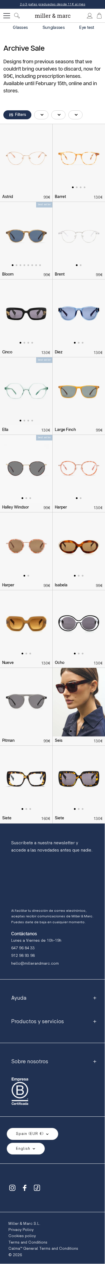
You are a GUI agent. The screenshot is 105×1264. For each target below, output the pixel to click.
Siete (6, 818)
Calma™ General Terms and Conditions (43, 1248)
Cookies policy (22, 1235)
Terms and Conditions (27, 1242)
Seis (58, 741)
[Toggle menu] (6, 15)
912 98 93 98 (23, 955)
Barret (60, 197)
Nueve (8, 663)
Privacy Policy (21, 1229)
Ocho (59, 663)
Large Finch (65, 430)
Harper (61, 507)
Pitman (8, 741)
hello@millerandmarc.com (35, 963)
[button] (17, 114)
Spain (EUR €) (30, 1133)
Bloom (7, 274)
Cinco (7, 352)
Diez (58, 352)
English (23, 1148)
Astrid (7, 197)
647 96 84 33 (23, 948)
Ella (5, 430)
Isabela (61, 585)
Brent (60, 274)
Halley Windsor (15, 507)
